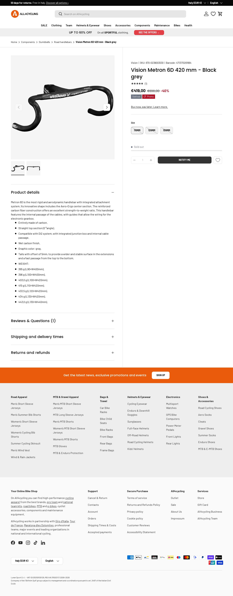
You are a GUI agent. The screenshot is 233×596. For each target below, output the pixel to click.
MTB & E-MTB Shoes (210, 448)
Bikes (177, 25)
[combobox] (120, 14)
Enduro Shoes (206, 442)
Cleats (202, 421)
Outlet (174, 497)
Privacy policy (135, 511)
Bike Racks (106, 429)
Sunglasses (134, 421)
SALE (44, 25)
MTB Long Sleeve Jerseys (68, 414)
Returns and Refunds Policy (143, 504)
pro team (52, 502)
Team (69, 25)
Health (188, 25)
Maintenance (162, 25)
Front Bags (106, 436)
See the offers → (149, 32)
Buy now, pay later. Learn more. (149, 106)
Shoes (107, 25)
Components (142, 25)
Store (201, 497)
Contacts (93, 504)
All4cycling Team (207, 518)
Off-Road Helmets (138, 435)
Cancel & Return (97, 497)
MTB (39, 506)
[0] (213, 13)
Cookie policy (135, 518)
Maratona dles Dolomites (39, 525)
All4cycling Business (210, 511)
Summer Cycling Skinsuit (25, 443)
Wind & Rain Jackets (23, 457)
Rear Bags (106, 443)
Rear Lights (173, 443)
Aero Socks (205, 414)
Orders (92, 518)
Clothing (56, 25)
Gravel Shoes (206, 428)
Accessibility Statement (141, 532)
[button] (220, 13)
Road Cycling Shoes (210, 407)
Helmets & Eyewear (88, 25)
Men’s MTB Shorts (63, 421)
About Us (176, 511)
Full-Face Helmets (138, 428)
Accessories (122, 25)
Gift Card (203, 504)
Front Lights (173, 436)
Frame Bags (107, 450)
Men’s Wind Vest (20, 450)
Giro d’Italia (62, 521)
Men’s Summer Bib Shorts (26, 414)
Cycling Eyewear (137, 403)
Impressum (177, 518)
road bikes (29, 506)
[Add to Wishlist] (218, 160)
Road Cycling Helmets (140, 442)
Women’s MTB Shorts (65, 439)
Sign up (160, 375)
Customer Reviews (138, 525)
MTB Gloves (60, 446)
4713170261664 (183, 62)
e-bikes (51, 506)
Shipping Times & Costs (102, 525)
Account (93, 511)
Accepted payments (100, 532)
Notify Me (184, 159)
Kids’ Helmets (135, 448)
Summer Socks (207, 435)
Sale (173, 504)
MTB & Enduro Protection (68, 453)
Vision (134, 62)
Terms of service (137, 497)
